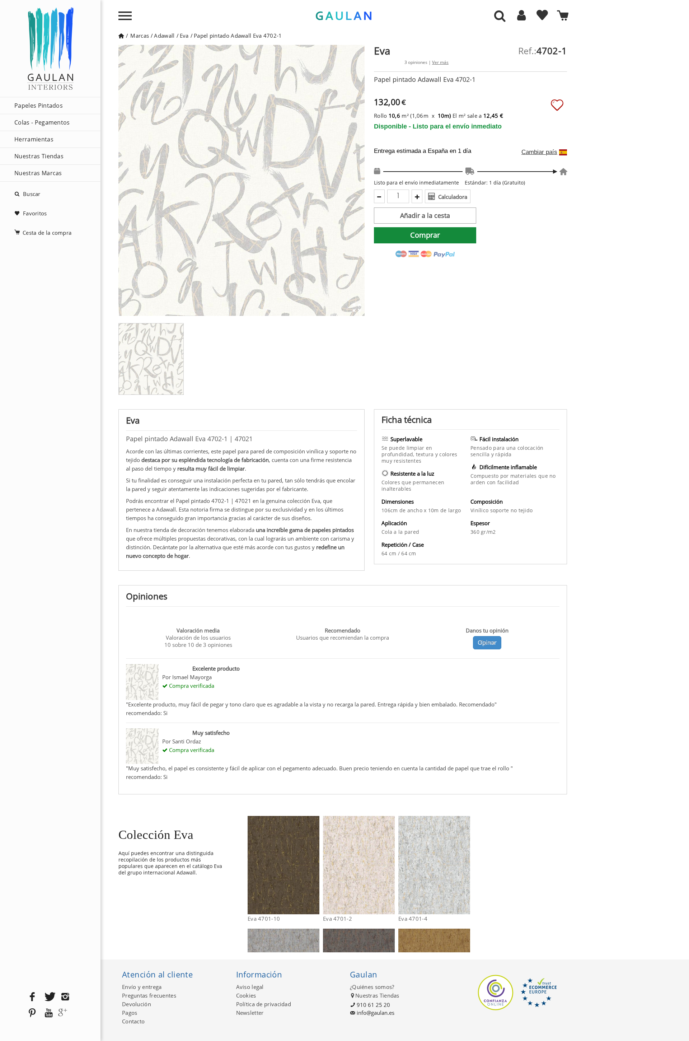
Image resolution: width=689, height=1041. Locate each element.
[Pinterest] (32, 1013)
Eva (184, 35)
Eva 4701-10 (264, 918)
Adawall (164, 35)
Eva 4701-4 (412, 918)
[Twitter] (49, 997)
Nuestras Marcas (38, 173)
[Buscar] (500, 16)
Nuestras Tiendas (39, 156)
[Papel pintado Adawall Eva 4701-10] (315, 865)
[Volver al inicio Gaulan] (121, 35)
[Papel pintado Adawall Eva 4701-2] (390, 865)
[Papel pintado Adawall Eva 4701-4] (465, 865)
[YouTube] (49, 1013)
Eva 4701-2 (337, 918)
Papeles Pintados (38, 105)
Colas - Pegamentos (42, 122)
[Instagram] (65, 997)
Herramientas (33, 139)
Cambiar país (539, 152)
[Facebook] (32, 997)
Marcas (139, 35)
